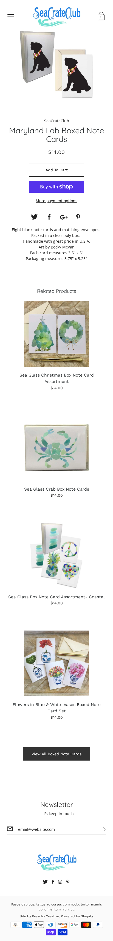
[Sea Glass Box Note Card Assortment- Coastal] (56, 555)
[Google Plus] (64, 217)
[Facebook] (49, 217)
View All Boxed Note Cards (56, 754)
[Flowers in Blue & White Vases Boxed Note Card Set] (56, 663)
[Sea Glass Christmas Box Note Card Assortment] (56, 334)
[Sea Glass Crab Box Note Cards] (56, 448)
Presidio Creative (45, 916)
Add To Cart (57, 170)
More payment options (56, 200)
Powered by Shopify (77, 916)
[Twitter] (34, 217)
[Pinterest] (79, 217)
